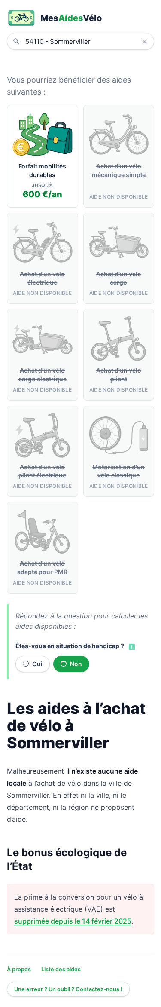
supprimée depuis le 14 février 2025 (72, 921)
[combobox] (87, 41)
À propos (19, 969)
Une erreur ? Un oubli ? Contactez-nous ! (68, 989)
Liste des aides (61, 969)
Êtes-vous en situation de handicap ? (69, 645)
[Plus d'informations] (131, 646)
